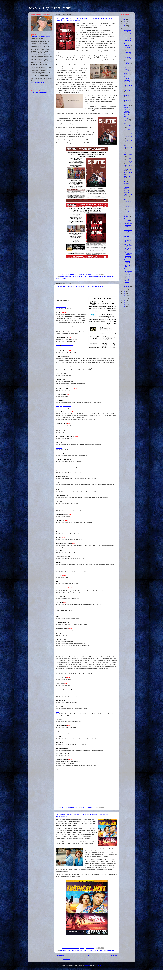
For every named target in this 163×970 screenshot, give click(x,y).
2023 (124, 23)
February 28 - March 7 (128, 195)
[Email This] (97, 274)
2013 (124, 304)
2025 (124, 19)
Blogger (99, 965)
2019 (124, 291)
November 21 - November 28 (128, 48)
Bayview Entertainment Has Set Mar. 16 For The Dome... (128, 254)
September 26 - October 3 (128, 81)
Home (87, 955)
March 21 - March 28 (127, 184)
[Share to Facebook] (102, 274)
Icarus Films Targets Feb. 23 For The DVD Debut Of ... (128, 225)
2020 (124, 289)
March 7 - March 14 (126, 191)
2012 (124, 307)
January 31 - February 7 (127, 212)
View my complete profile (37, 82)
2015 (124, 300)
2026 (124, 17)
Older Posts (113, 955)
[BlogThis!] (99, 274)
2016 (124, 298)
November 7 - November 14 (128, 58)
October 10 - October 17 (127, 74)
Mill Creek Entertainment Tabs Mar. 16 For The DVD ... (128, 239)
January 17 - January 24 (127, 219)
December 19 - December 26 (128, 34)
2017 (124, 295)
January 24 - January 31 (127, 216)
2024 (124, 21)
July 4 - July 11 (128, 129)
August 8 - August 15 (127, 112)
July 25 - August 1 (126, 119)
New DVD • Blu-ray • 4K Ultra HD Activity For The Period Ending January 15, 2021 (84, 286)
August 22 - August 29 (127, 104)
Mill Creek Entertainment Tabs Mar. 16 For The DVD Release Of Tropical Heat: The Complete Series (87, 950)
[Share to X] (100, 274)
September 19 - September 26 (128, 84)
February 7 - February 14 (127, 207)
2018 (124, 293)
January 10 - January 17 (127, 285)
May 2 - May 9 (128, 162)
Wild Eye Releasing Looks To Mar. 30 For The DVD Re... (127, 263)
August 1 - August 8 (127, 115)
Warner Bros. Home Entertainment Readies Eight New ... (128, 271)
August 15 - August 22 (127, 108)
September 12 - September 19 (128, 89)
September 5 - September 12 (128, 94)
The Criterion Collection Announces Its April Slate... (127, 279)
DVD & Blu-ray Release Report (41, 36)
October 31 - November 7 (127, 63)
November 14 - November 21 (128, 53)
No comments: (90, 274)
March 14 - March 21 (127, 188)
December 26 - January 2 (128, 31)
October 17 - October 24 (127, 70)
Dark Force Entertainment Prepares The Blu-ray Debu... (128, 247)
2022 (124, 26)
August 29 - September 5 (127, 99)
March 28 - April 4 (127, 180)
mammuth (87, 965)
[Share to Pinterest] (103, 274)
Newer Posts (60, 955)
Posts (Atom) (66, 959)
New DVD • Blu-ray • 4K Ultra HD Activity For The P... (128, 232)
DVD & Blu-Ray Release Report (49, 8)
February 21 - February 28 (128, 198)
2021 (124, 28)
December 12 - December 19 (128, 39)
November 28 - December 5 (128, 44)
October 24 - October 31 (127, 66)
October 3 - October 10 (127, 77)
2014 (124, 302)
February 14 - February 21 (128, 202)
